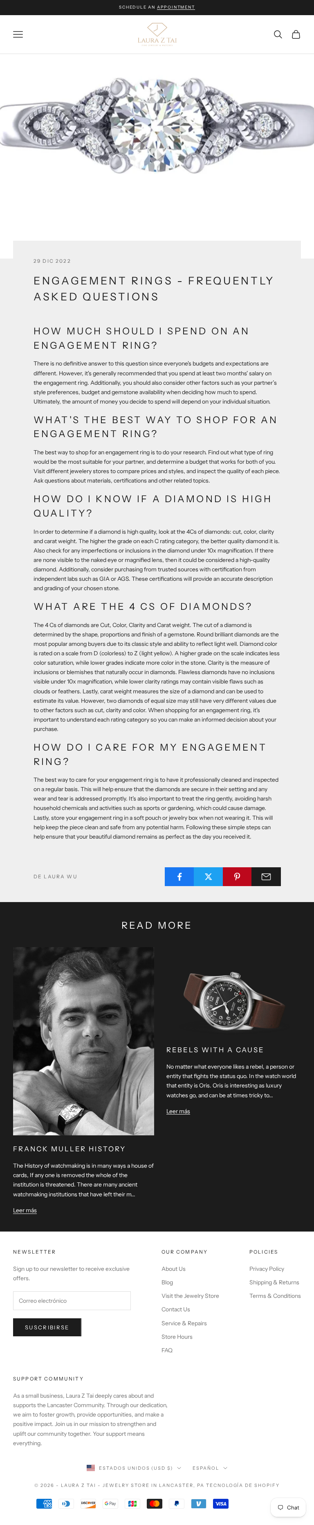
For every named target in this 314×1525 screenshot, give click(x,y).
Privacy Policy (266, 1268)
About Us (173, 1268)
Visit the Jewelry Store (190, 1295)
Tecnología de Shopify (243, 1485)
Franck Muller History (69, 1149)
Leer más (25, 1210)
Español (206, 1468)
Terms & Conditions (275, 1295)
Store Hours (177, 1336)
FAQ (167, 1350)
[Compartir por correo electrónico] (266, 877)
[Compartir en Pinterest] (237, 877)
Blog (167, 1282)
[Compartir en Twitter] (208, 877)
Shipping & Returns (274, 1282)
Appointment (176, 7)
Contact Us (175, 1309)
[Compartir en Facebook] (179, 877)
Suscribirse (47, 1327)
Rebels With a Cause (215, 1050)
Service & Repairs (184, 1323)
